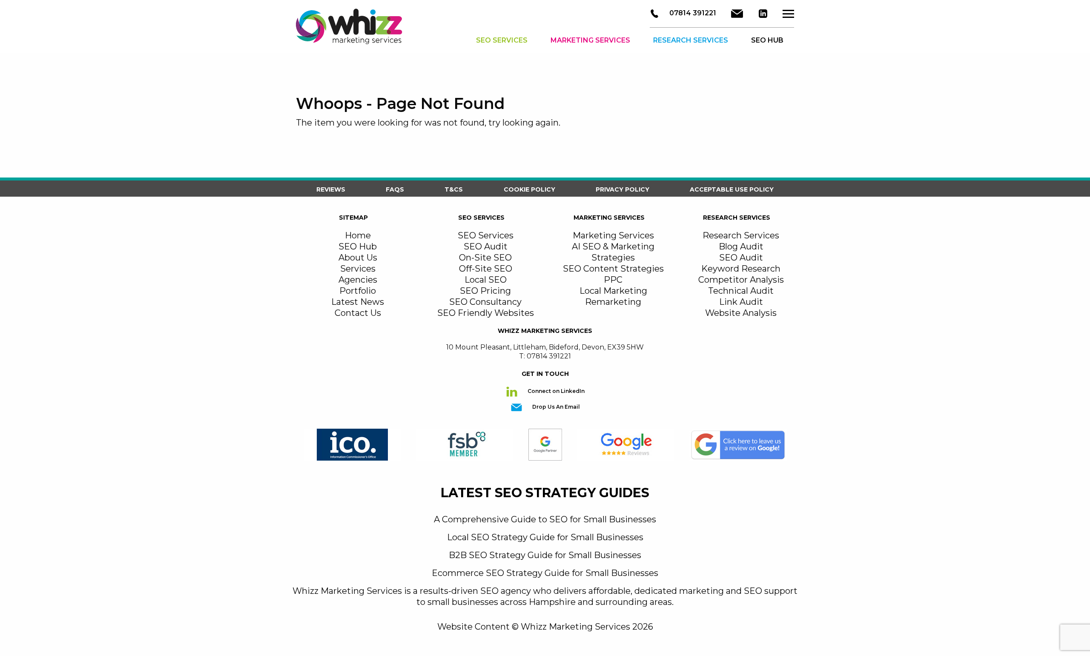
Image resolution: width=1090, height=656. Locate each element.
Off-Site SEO (485, 269)
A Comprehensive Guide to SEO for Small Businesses (545, 519)
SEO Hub (357, 246)
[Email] (737, 13)
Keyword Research (740, 269)
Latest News (357, 302)
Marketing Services (590, 40)
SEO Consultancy (485, 302)
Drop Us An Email (555, 407)
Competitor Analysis (741, 280)
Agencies (357, 280)
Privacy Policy (622, 189)
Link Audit (741, 302)
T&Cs (454, 189)
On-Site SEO (485, 257)
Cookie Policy (529, 189)
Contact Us (358, 313)
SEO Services (502, 40)
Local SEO (486, 280)
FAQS (395, 189)
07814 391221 (692, 13)
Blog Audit (741, 246)
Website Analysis (741, 313)
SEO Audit (486, 246)
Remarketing (613, 302)
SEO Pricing (485, 291)
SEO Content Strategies (613, 269)
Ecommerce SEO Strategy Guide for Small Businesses (545, 573)
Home (358, 235)
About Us (357, 257)
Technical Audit (741, 291)
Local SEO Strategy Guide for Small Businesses (545, 537)
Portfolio (357, 291)
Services (358, 269)
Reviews (330, 189)
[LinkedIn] (763, 14)
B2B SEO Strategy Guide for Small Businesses (545, 555)
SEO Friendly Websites (485, 313)
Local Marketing (613, 291)
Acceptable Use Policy (732, 189)
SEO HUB (767, 40)
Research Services (690, 40)
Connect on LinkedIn (555, 391)
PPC (613, 280)
